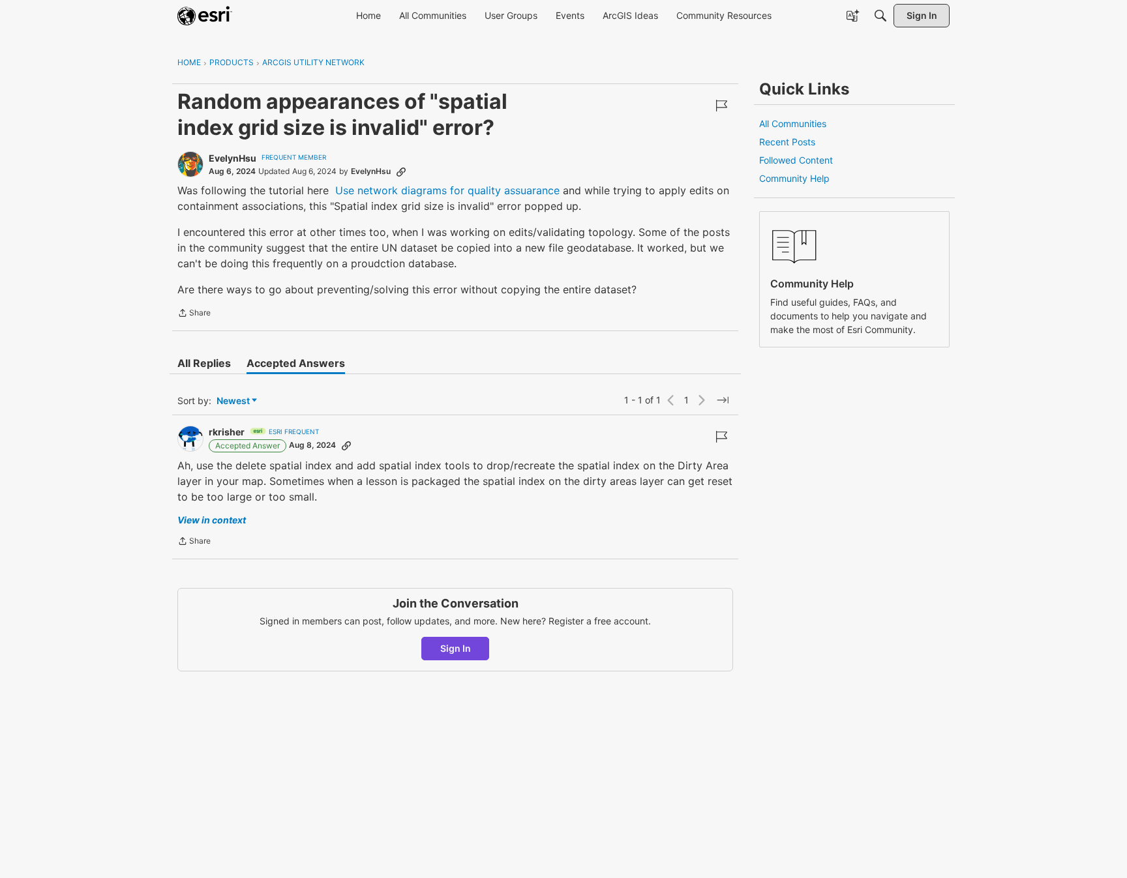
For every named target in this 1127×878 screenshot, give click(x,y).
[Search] (880, 15)
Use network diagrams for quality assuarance (447, 190)
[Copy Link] (401, 171)
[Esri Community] (204, 15)
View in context (211, 519)
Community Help (794, 178)
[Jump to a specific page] (722, 400)
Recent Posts (787, 141)
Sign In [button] (455, 648)
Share (194, 314)
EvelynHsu (232, 158)
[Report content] (721, 105)
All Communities (792, 123)
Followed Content (796, 160)
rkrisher (227, 431)
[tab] (204, 363)
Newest (233, 401)
